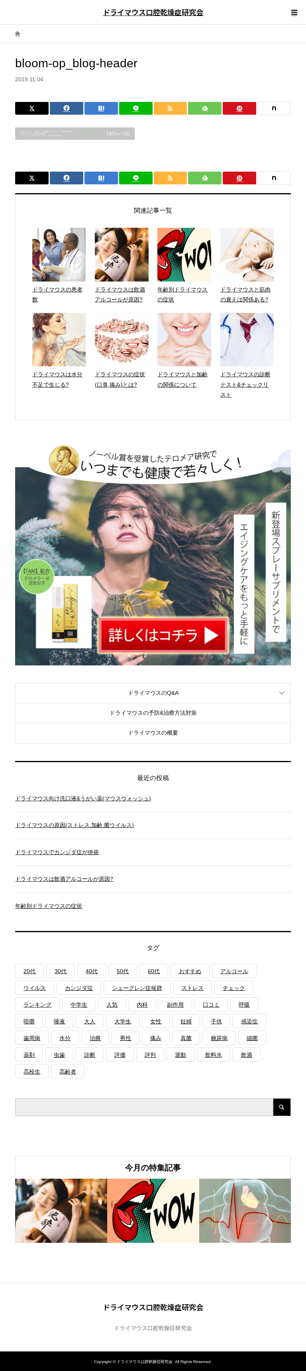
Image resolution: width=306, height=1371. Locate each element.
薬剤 (29, 1055)
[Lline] (136, 108)
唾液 (59, 1021)
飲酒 (246, 1055)
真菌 (186, 1038)
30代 (61, 971)
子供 (216, 1021)
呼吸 (244, 1004)
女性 (155, 1021)
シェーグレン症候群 (137, 988)
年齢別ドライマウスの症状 (48, 906)
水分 (65, 1038)
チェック (234, 988)
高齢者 (67, 1071)
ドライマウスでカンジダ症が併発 (57, 852)
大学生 (122, 1021)
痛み (155, 1038)
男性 (125, 1038)
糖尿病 (219, 1038)
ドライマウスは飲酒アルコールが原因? (64, 879)
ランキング (37, 1004)
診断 (89, 1055)
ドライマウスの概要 (153, 733)
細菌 (252, 1038)
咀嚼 (29, 1021)
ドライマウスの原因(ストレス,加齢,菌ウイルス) (74, 825)
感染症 (249, 1021)
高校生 (32, 1071)
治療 (95, 1038)
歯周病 (32, 1038)
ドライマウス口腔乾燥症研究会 (153, 12)
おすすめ (190, 971)
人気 (112, 1004)
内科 (142, 1004)
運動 (180, 1055)
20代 (29, 971)
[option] (61, 1211)
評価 (120, 1055)
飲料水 (213, 1055)
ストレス (192, 988)
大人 (89, 1021)
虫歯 (59, 1055)
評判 (150, 1055)
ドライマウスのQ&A (153, 693)
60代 (154, 971)
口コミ (211, 1004)
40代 (92, 971)
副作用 (175, 1004)
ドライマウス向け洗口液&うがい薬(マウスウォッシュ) (83, 798)
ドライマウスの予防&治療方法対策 (153, 713)
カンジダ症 (79, 988)
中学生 (79, 1004)
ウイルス (35, 988)
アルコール (234, 971)
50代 (123, 971)
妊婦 (186, 1021)
